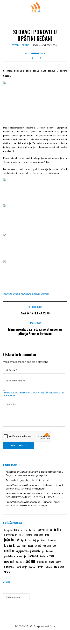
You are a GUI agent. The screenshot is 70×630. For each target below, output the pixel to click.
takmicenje (21, 567)
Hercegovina (10, 535)
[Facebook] (33, 619)
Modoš (38, 545)
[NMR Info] (35, 7)
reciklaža (26, 293)
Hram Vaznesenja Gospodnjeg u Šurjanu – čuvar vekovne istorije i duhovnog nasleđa (33, 503)
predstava (9, 556)
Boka (17, 530)
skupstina (42, 562)
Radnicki (33, 555)
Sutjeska (9, 567)
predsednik (47, 551)
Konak (44, 540)
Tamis (32, 567)
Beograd (8, 530)
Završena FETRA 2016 (35, 312)
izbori (21, 535)
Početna (15, 45)
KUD (18, 545)
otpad (16, 293)
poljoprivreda (21, 551)
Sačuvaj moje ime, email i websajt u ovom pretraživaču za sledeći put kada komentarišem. (34, 394)
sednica (20, 561)
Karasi (28, 540)
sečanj (35, 293)
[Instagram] (37, 619)
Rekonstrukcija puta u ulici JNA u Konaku (28, 480)
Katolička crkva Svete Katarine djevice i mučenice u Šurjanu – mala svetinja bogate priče (34, 473)
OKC (54, 545)
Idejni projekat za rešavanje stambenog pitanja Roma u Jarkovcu (35, 331)
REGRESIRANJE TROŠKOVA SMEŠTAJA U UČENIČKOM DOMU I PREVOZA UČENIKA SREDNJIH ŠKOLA (35, 495)
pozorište (35, 551)
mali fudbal (27, 545)
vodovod (48, 567)
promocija (21, 556)
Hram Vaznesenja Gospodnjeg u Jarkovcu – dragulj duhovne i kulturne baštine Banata (34, 486)
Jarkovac (38, 535)
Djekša (31, 530)
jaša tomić (11, 539)
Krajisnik (9, 545)
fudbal (57, 529)
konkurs (52, 540)
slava (51, 562)
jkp (22, 540)
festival (40, 530)
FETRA (49, 530)
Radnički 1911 (47, 556)
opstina (7, 293)
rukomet (9, 561)
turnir (40, 567)
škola (7, 572)
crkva (24, 530)
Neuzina (47, 545)
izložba (29, 535)
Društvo (25, 45)
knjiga (36, 540)
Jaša (47, 535)
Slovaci (45, 293)
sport (58, 561)
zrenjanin (59, 567)
